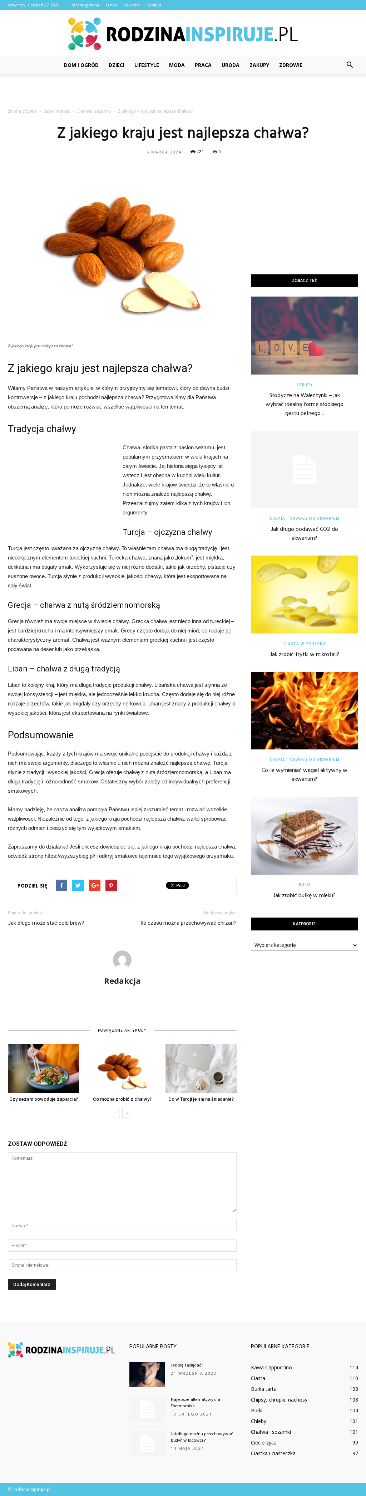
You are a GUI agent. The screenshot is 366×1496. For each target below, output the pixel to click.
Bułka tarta (264, 1388)
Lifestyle (146, 65)
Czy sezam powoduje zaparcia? (43, 1099)
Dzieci (116, 65)
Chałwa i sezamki (271, 1431)
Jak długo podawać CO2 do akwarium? (304, 534)
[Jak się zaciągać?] (147, 1374)
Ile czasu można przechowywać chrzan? (189, 923)
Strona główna (85, 5)
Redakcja (122, 980)
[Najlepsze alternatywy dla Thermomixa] (147, 1409)
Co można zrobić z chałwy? (122, 1099)
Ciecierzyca (264, 1442)
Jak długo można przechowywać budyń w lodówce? (202, 1437)
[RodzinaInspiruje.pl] (183, 34)
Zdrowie (290, 65)
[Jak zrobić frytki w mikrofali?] (304, 595)
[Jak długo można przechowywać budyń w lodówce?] (147, 1443)
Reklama (131, 5)
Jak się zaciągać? (187, 1365)
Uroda (230, 65)
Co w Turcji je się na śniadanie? (201, 1099)
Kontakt (154, 5)
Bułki (305, 884)
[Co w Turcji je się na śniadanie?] (201, 1068)
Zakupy (259, 65)
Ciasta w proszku (304, 643)
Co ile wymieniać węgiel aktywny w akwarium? (304, 775)
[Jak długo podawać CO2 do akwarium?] (304, 470)
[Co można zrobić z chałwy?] (122, 1068)
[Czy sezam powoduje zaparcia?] (43, 1068)
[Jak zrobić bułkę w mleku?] (304, 836)
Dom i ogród (81, 65)
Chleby (258, 1421)
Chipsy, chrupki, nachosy (279, 1399)
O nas (111, 5)
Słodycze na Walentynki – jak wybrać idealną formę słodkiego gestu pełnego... (304, 404)
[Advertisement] (183, 93)
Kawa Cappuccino (271, 1367)
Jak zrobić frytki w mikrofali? (304, 654)
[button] (349, 65)
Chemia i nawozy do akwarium (305, 518)
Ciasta (258, 1378)
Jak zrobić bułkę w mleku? (304, 895)
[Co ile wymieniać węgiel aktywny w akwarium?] (304, 711)
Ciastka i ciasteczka (273, 1453)
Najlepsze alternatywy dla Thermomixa (195, 1403)
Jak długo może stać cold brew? (46, 923)
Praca (203, 65)
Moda (177, 65)
